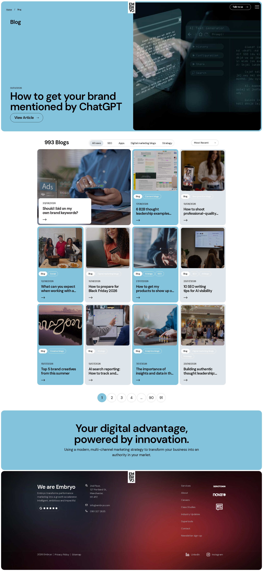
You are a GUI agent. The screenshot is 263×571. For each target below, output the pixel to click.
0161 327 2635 (97, 511)
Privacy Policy (62, 554)
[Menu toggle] (257, 7)
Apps (121, 143)
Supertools (187, 521)
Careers (185, 500)
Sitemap (76, 554)
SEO (109, 143)
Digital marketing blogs (143, 143)
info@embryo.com (100, 505)
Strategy (167, 143)
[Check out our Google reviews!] (48, 508)
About (184, 493)
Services (186, 485)
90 (151, 397)
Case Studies (188, 507)
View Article (24, 117)
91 (161, 397)
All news (96, 143)
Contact (185, 528)
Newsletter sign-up (191, 535)
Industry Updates (190, 514)
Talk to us (238, 6)
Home (9, 9)
